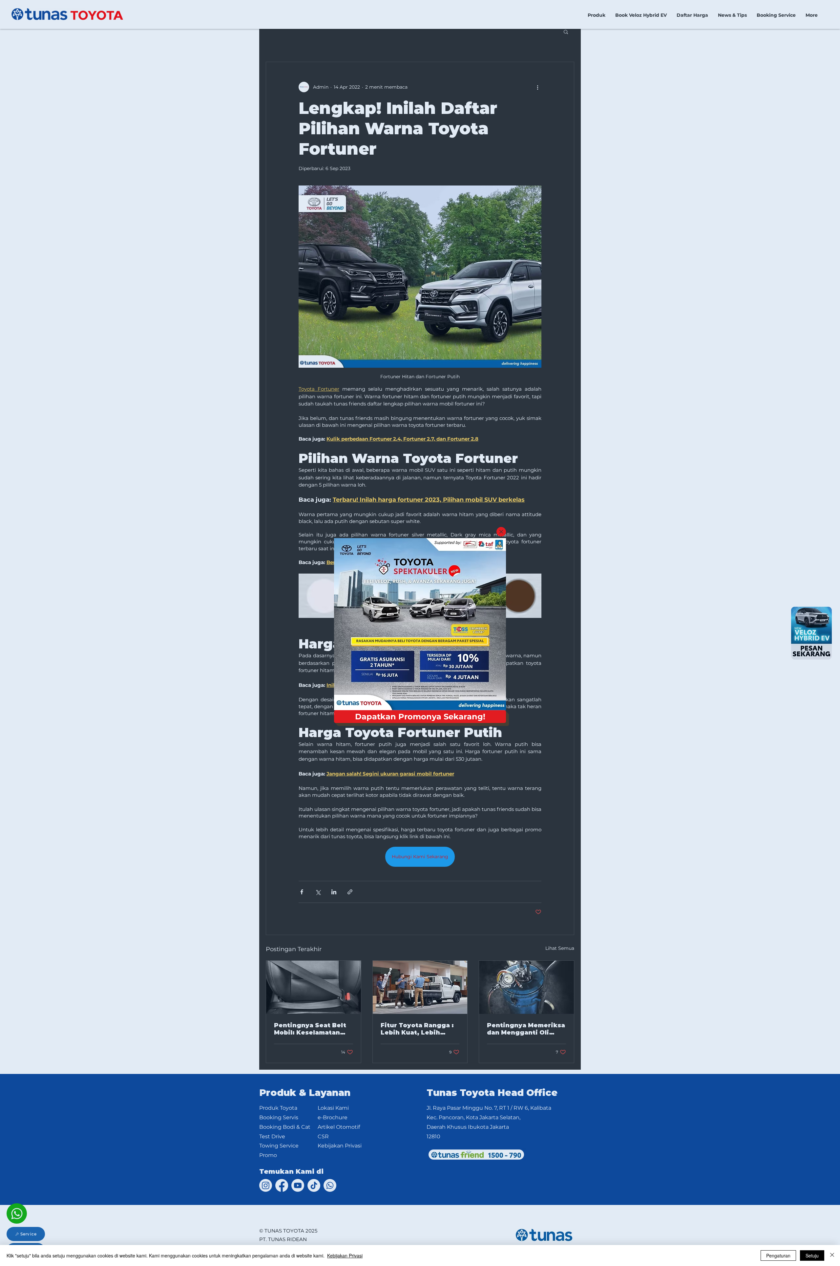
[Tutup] (832, 1255)
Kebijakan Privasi (345, 1255)
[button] (501, 531)
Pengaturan (778, 1255)
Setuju (812, 1255)
